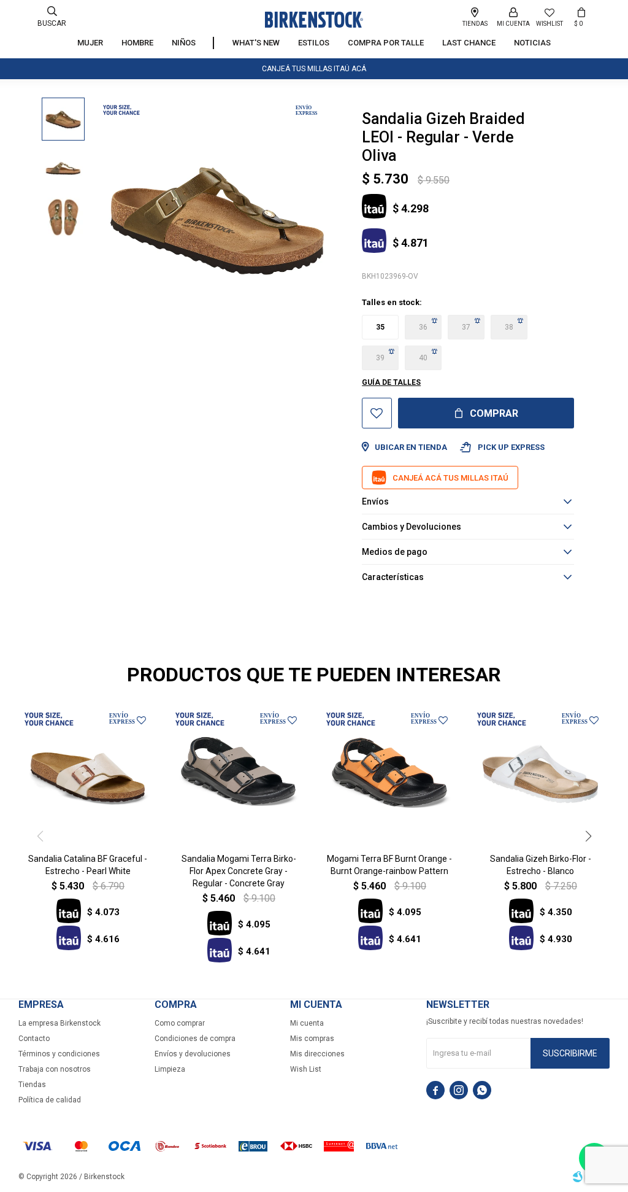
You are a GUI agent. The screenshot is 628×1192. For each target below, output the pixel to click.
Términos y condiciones (59, 1054)
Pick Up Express (502, 447)
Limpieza (170, 1069)
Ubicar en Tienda (411, 447)
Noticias (532, 42)
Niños (184, 42)
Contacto (34, 1038)
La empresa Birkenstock (59, 1023)
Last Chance (469, 42)
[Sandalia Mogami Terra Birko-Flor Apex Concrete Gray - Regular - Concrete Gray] (238, 774)
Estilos (313, 42)
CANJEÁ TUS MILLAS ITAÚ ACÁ (314, 68)
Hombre (137, 42)
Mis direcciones (317, 1054)
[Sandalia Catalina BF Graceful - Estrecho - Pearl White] (87, 774)
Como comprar (180, 1023)
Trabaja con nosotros (54, 1069)
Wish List (305, 1069)
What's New (256, 42)
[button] (51, 17)
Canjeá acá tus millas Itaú (450, 477)
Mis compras (312, 1038)
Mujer (90, 42)
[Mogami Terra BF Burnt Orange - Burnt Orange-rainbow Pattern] (389, 774)
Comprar (494, 413)
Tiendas (32, 1084)
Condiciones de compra (195, 1038)
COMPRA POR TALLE (386, 42)
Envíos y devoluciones (193, 1054)
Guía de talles (391, 382)
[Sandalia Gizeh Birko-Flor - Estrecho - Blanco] (540, 774)
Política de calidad (49, 1100)
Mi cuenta (307, 1023)
